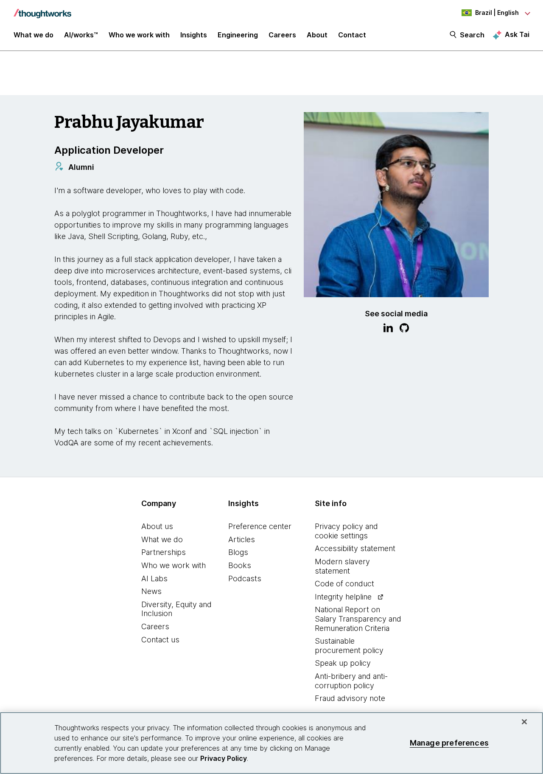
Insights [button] (193, 35)
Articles (241, 539)
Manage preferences (449, 742)
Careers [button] (282, 35)
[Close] (524, 721)
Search (472, 35)
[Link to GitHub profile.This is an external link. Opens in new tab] (404, 329)
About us (157, 526)
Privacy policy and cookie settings (346, 531)
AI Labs (154, 578)
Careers (155, 626)
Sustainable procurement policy (349, 645)
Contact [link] (352, 35)
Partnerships (163, 552)
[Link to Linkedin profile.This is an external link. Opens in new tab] (388, 329)
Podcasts (244, 578)
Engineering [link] (238, 35)
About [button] (317, 35)
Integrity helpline (343, 596)
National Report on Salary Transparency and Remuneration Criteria (358, 618)
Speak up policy (343, 663)
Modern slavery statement (342, 566)
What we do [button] (33, 35)
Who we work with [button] (139, 35)
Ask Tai (517, 34)
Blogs (238, 552)
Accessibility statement (355, 548)
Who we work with (173, 565)
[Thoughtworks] (42, 9)
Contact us (160, 639)
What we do (162, 539)
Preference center (259, 526)
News (151, 591)
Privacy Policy (223, 758)
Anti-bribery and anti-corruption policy (351, 681)
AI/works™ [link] (81, 35)
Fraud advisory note (350, 698)
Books (239, 565)
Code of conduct (344, 583)
